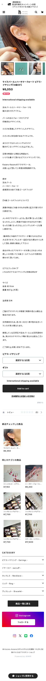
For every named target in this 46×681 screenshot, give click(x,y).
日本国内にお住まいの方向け (23, 396)
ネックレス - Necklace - (12, 576)
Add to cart (23, 388)
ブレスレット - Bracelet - (12, 591)
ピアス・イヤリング (11, 354)
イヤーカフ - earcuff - (11, 568)
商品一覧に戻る (23, 603)
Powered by (20, 656)
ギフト (5, 367)
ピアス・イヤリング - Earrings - (15, 560)
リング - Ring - (8, 583)
